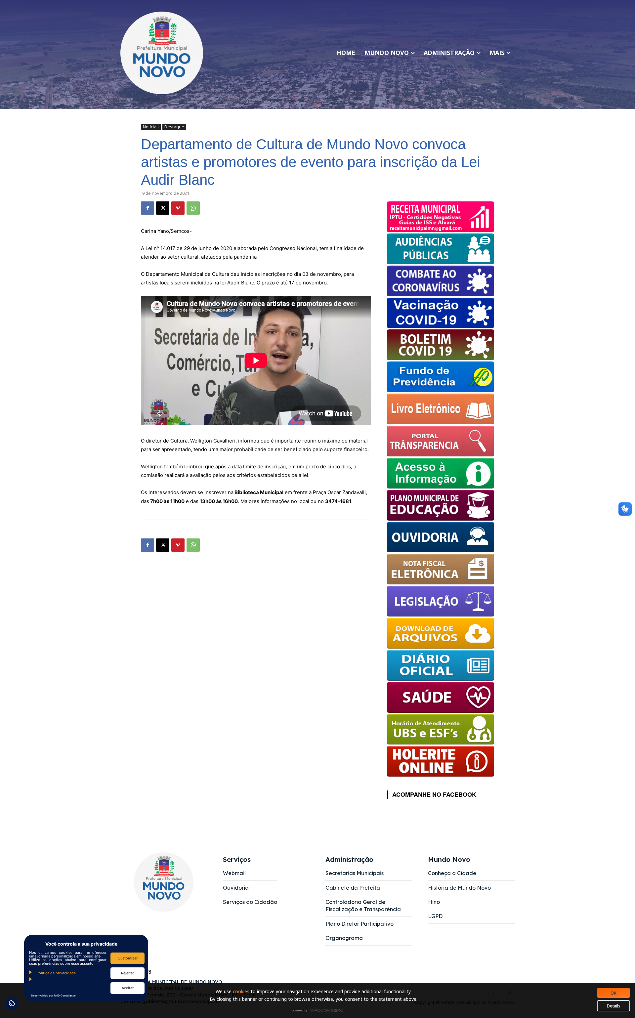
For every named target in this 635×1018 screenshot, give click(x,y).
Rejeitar (127, 973)
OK (613, 993)
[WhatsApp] (193, 208)
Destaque (174, 127)
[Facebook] (147, 208)
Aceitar (128, 988)
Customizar (128, 958)
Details (613, 1006)
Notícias (151, 127)
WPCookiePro (319, 1011)
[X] (162, 208)
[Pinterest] (178, 208)
